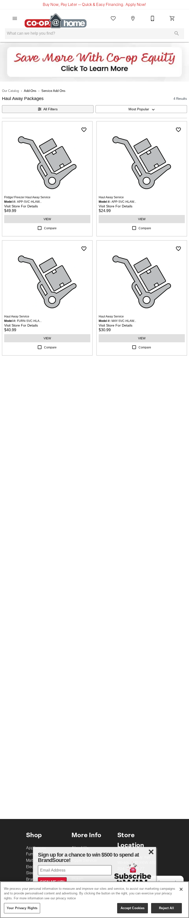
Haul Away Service (111, 197)
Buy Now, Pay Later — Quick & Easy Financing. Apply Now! (94, 5)
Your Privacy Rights (22, 908)
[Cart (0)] (172, 18)
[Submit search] (176, 33)
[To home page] (59, 18)
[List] (113, 18)
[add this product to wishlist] (84, 130)
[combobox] (141, 109)
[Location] (133, 18)
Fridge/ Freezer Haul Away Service (27, 197)
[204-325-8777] (152, 18)
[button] (15, 18)
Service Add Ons (53, 91)
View (47, 219)
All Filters (50, 109)
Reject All (166, 908)
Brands (32, 880)
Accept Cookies (133, 908)
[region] (94, 899)
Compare (50, 228)
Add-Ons (30, 91)
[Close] (181, 889)
